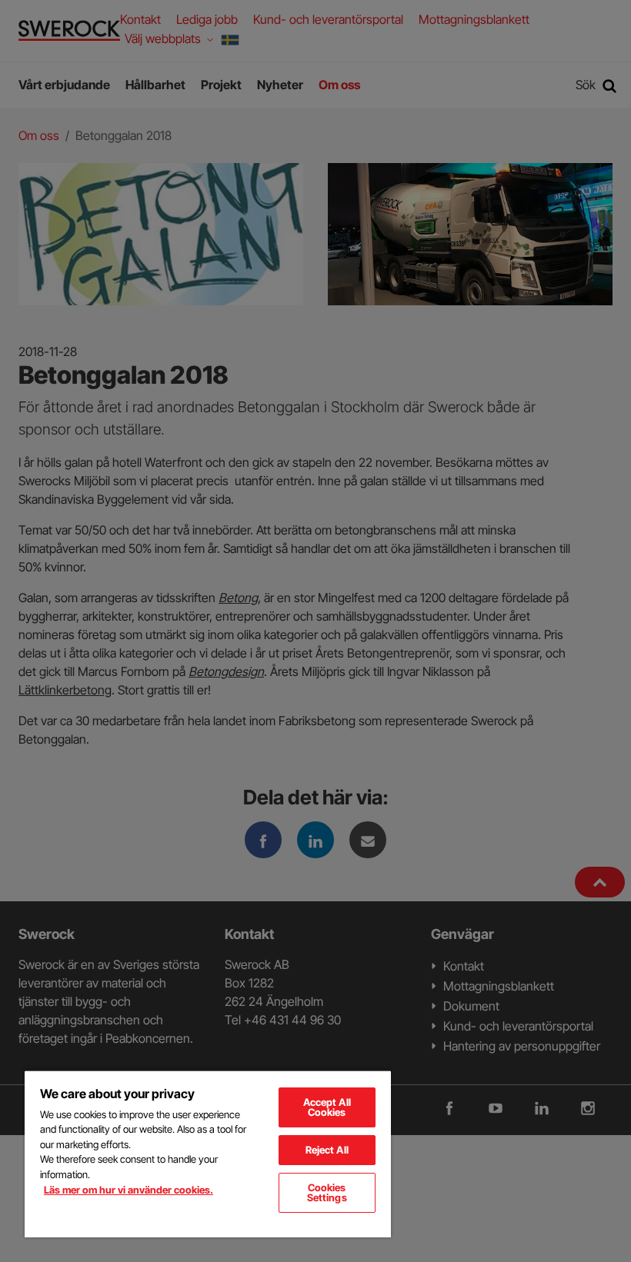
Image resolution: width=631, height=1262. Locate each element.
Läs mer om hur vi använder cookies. (128, 1190)
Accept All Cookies (327, 1107)
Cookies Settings (327, 1192)
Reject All (327, 1150)
